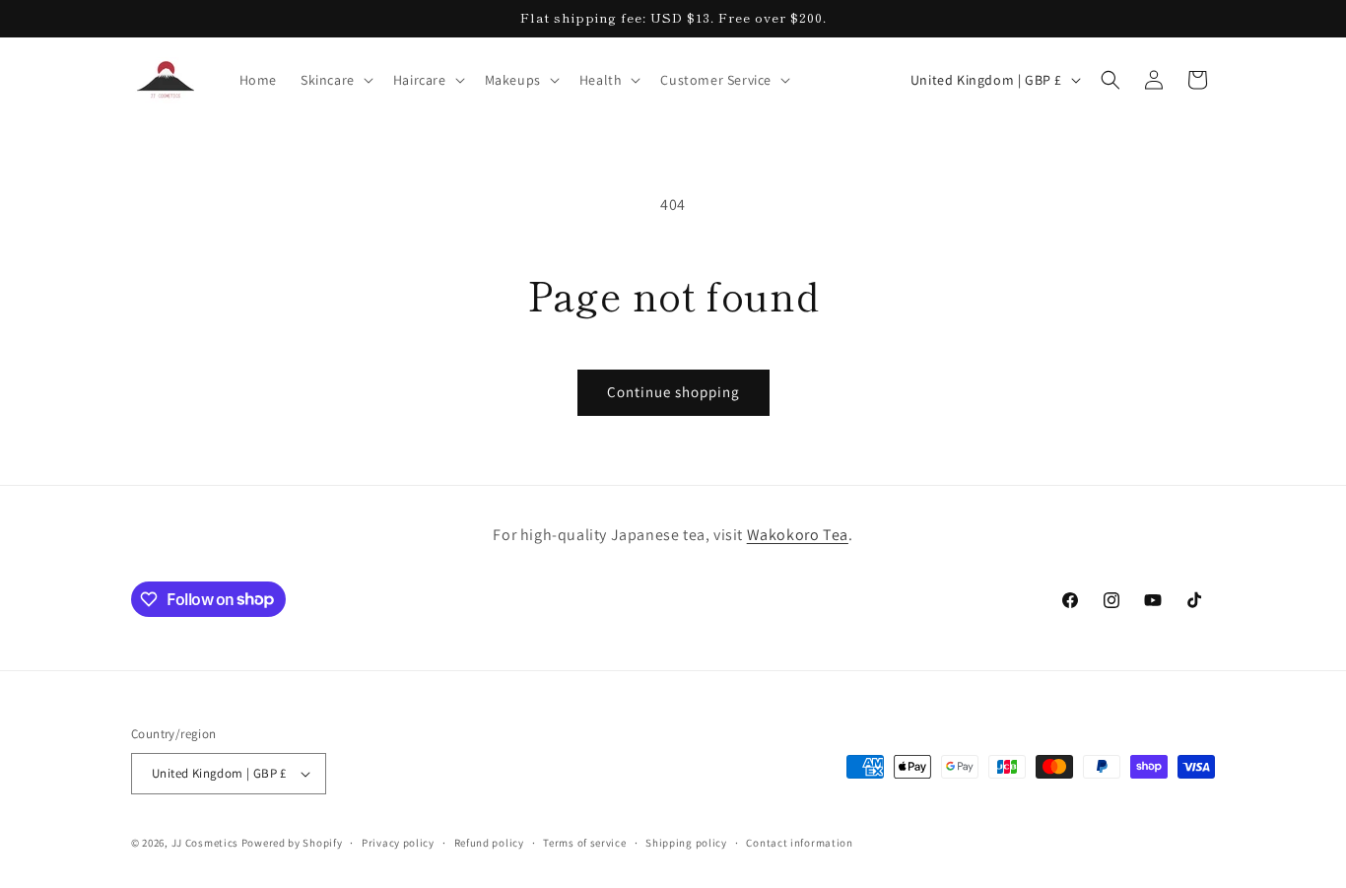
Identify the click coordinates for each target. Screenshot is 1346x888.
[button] (335, 80)
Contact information (799, 843)
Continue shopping (673, 391)
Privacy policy (398, 843)
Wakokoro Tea (797, 534)
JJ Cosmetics (204, 843)
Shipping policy (686, 843)
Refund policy (489, 843)
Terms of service (584, 843)
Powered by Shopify (292, 843)
